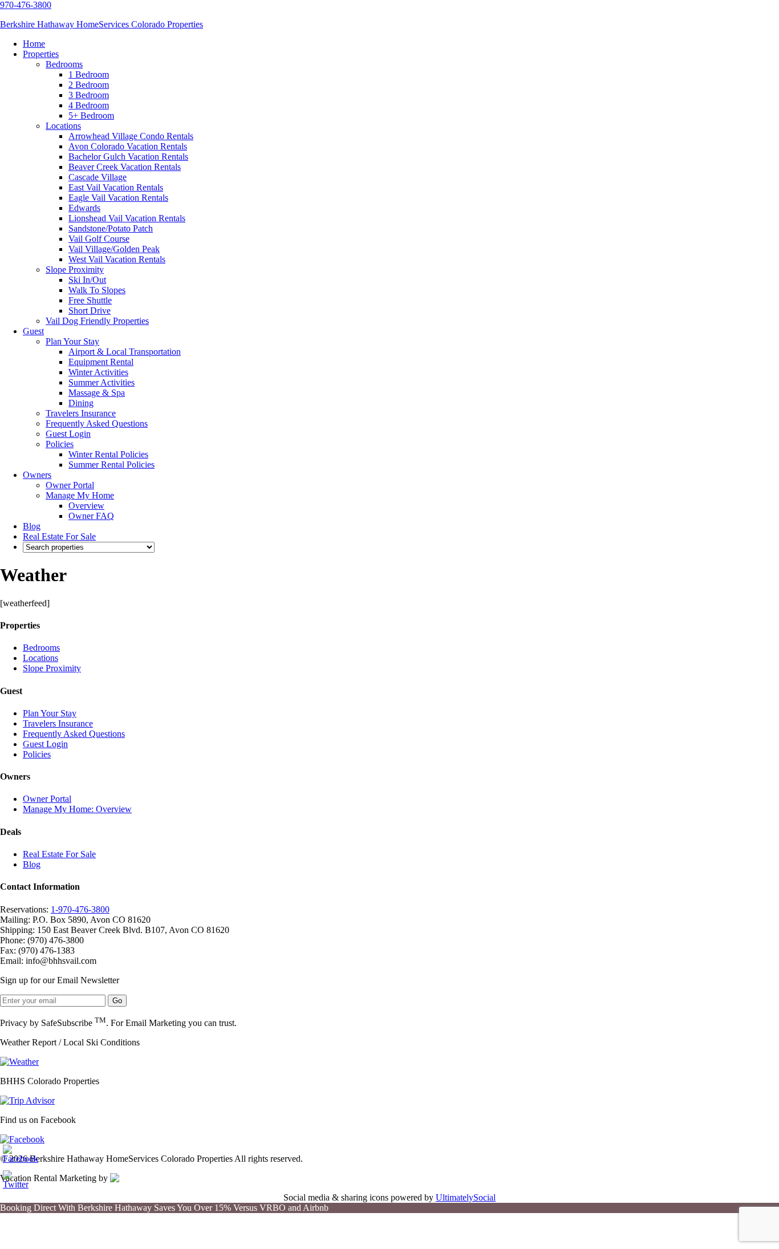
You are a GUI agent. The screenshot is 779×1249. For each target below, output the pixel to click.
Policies (37, 754)
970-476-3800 (25, 5)
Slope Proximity (52, 668)
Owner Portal (47, 799)
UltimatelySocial (466, 1197)
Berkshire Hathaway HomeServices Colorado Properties (101, 24)
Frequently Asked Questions (74, 734)
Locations (40, 658)
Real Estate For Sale (59, 854)
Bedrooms (41, 647)
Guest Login (45, 744)
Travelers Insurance (58, 723)
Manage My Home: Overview (77, 809)
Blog (31, 864)
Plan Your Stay (49, 713)
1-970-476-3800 (80, 909)
